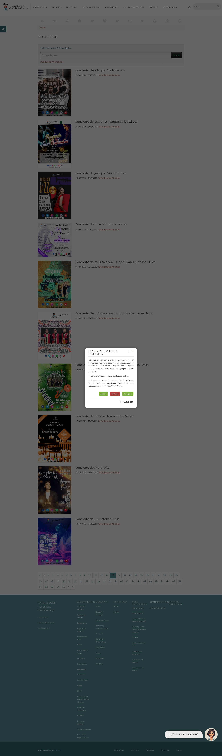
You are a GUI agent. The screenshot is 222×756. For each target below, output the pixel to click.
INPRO (130, 402)
